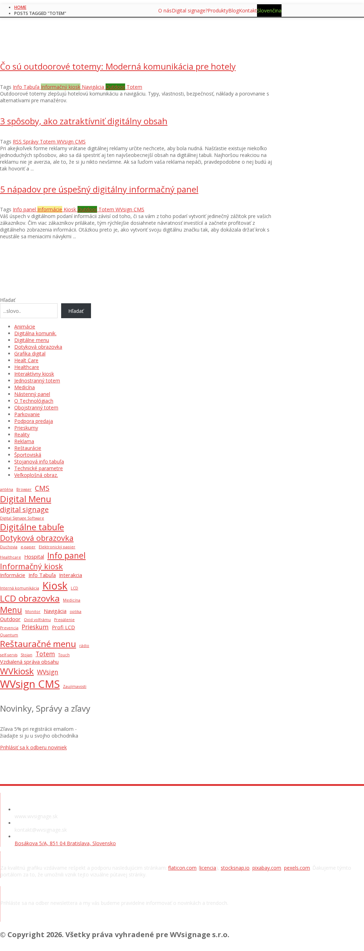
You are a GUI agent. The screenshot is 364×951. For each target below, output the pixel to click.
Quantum (9, 634)
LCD (74, 588)
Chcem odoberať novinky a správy (61, 918)
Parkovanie (27, 414)
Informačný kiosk (31, 566)
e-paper (28, 546)
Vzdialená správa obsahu (29, 661)
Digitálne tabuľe (32, 527)
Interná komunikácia (19, 588)
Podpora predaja (33, 421)
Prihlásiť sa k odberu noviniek (33, 747)
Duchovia (8, 546)
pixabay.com (266, 867)
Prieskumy (26, 427)
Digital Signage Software (22, 518)
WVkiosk (17, 671)
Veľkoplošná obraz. (36, 475)
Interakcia (70, 574)
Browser (24, 489)
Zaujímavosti (74, 686)
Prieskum (35, 627)
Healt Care (26, 360)
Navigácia (55, 610)
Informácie (12, 574)
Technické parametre (38, 468)
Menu (11, 609)
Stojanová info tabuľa (39, 461)
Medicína (24, 387)
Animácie (24, 326)
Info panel (66, 555)
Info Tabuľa (42, 574)
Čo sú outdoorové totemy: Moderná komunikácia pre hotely (118, 66)
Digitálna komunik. (35, 333)
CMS (42, 488)
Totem (45, 654)
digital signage (24, 509)
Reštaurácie (27, 448)
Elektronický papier (57, 546)
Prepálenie (64, 619)
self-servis (8, 654)
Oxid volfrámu (37, 619)
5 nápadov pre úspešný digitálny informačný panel (99, 189)
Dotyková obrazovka (38, 346)
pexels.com (297, 867)
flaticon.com (182, 867)
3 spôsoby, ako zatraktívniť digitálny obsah (83, 121)
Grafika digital (30, 353)
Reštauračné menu (38, 644)
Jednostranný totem (37, 380)
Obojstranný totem (36, 407)
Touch (64, 654)
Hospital (34, 556)
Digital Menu (25, 499)
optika (75, 611)
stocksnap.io (235, 867)
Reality (22, 434)
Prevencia (9, 627)
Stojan (26, 654)
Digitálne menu (31, 340)
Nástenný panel (32, 394)
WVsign (47, 672)
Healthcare (26, 367)
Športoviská (27, 454)
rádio (84, 645)
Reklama (24, 441)
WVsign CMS (30, 684)
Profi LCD (63, 627)
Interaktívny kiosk (34, 373)
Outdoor (10, 619)
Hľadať (7, 300)
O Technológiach (33, 400)
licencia (207, 867)
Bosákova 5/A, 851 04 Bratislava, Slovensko (65, 843)
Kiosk (55, 585)
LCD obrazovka (30, 598)
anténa (6, 489)
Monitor (33, 611)
